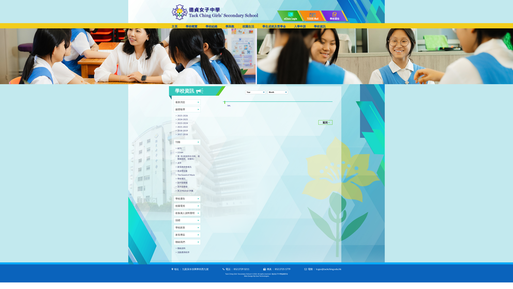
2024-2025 (182, 119)
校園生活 (248, 26)
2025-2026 (182, 115)
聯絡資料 (181, 248)
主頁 (175, 26)
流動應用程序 (183, 252)
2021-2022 (182, 127)
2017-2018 (182, 134)
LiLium (180, 152)
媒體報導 (180, 109)
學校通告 (180, 198)
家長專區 (180, 234)
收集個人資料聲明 (185, 213)
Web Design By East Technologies (256, 276)
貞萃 (179, 163)
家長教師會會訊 (184, 167)
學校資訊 (320, 26)
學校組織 (211, 26)
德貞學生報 (182, 171)
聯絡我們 (180, 241)
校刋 (179, 148)
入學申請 (300, 26)
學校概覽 (191, 26)
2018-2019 (182, 130)
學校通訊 (181, 178)
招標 (177, 220)
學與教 (230, 26)
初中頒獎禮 (182, 182)
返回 (325, 122)
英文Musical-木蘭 (185, 190)
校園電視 (180, 205)
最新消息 (180, 102)
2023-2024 (182, 123)
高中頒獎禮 (182, 186)
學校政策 (180, 227)
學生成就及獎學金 (274, 26)
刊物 (177, 141)
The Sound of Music (186, 175)
